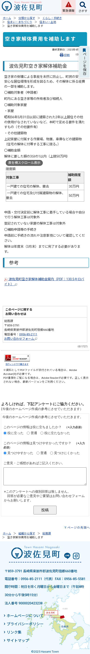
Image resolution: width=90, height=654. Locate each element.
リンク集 (14, 632)
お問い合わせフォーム (19, 338)
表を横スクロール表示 (24, 163)
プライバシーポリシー (25, 624)
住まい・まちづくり (19, 22)
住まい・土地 (47, 22)
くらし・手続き (52, 18)
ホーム (7, 18)
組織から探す (26, 533)
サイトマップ (18, 640)
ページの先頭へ (78, 527)
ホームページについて (25, 616)
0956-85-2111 (28, 334)
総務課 (46, 533)
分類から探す (26, 18)
